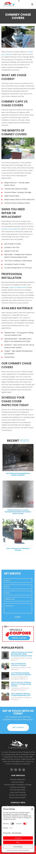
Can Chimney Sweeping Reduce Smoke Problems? (18, 474)
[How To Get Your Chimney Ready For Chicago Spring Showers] (5, 685)
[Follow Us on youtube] (23, 769)
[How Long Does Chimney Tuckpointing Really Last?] (5, 696)
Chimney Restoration (18, 790)
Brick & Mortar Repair (17, 797)
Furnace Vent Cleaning (17, 795)
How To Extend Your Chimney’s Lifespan (18, 549)
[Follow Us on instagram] (15, 769)
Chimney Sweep (17, 782)
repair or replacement (17, 287)
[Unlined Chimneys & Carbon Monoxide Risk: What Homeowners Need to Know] (18, 494)
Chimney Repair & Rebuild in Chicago (17, 784)
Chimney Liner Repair (18, 787)
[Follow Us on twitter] (19, 769)
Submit (18, 617)
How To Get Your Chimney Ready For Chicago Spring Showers (21, 684)
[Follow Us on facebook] (11, 769)
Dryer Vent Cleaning (17, 792)
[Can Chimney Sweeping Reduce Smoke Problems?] (18, 457)
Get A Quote (18, 727)
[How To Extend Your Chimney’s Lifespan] (18, 532)
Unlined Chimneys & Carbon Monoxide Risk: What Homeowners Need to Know (18, 512)
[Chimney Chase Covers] (18, 37)
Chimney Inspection (17, 779)
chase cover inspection (11, 229)
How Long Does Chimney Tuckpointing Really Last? (21, 694)
